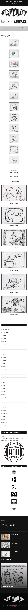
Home (7, 1)
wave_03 (5, 341)
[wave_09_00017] (5, 554)
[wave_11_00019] (14, 304)
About (11, 1)
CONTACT (16, 1)
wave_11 (5, 366)
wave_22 (5, 401)
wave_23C (5, 410)
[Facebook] (3, 525)
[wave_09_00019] (5, 537)
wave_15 (5, 379)
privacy (20, 1)
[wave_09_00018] (5, 545)
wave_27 (5, 422)
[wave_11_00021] (14, 260)
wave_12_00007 (14, 203)
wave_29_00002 (8, 586)
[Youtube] (14, 3)
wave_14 (5, 376)
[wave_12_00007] (14, 193)
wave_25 (5, 416)
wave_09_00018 (15, 543)
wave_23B (5, 407)
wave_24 (5, 413)
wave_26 (5, 419)
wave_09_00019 (15, 534)
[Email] (14, 525)
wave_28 (5, 425)
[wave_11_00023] (14, 215)
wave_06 (5, 351)
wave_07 (5, 354)
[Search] (26, 28)
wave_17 (5, 385)
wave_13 (5, 372)
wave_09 (5, 360)
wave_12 (5, 369)
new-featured (6, 329)
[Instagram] (12, 3)
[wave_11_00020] (14, 282)
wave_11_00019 (14, 314)
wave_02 (5, 338)
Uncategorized (6, 332)
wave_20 (5, 394)
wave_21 (5, 397)
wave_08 (5, 357)
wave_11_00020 (14, 292)
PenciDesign (14, 606)
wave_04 (5, 344)
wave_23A (5, 404)
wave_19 (5, 391)
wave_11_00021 (14, 270)
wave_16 (5, 382)
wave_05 (5, 348)
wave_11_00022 (14, 248)
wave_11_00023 (14, 225)
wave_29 (5, 429)
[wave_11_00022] (14, 237)
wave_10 (5, 363)
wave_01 (5, 335)
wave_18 (5, 388)
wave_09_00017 (15, 551)
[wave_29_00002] (14, 575)
